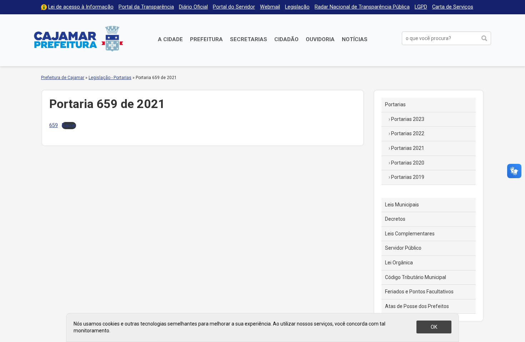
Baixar (69, 125)
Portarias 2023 (407, 119)
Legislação (297, 7)
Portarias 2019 (407, 177)
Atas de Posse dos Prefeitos (417, 306)
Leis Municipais (402, 204)
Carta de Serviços (452, 7)
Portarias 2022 (407, 133)
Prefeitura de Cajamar (78, 38)
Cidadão (286, 39)
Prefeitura (206, 39)
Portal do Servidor (234, 7)
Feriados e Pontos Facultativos (419, 291)
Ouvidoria (320, 39)
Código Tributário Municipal (415, 277)
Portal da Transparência (146, 7)
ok (434, 327)
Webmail (270, 7)
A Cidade (170, 39)
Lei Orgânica (399, 262)
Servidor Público (403, 248)
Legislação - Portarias (110, 77)
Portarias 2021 (407, 148)
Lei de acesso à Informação (81, 7)
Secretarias (248, 39)
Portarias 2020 (407, 163)
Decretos (395, 219)
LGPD (421, 7)
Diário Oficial (193, 7)
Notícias (355, 39)
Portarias (395, 104)
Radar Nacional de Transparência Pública (362, 7)
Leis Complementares (410, 233)
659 (53, 125)
